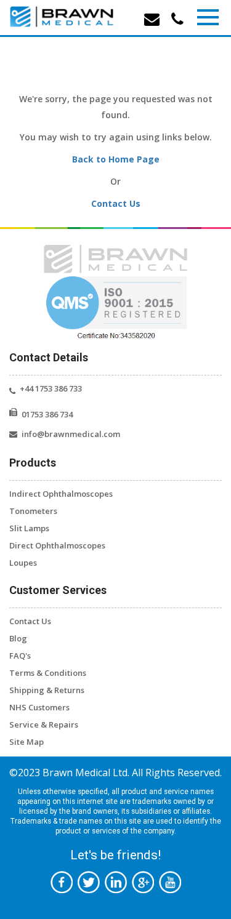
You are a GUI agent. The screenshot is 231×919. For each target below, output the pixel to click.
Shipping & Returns (46, 690)
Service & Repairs (43, 724)
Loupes (23, 562)
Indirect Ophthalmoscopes (61, 493)
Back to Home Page (116, 159)
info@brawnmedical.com (71, 433)
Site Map (26, 741)
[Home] (61, 16)
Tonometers (33, 510)
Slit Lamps (29, 528)
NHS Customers (39, 707)
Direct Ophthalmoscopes (57, 545)
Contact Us (115, 203)
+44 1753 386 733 (51, 388)
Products (32, 462)
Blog (18, 638)
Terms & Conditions (47, 672)
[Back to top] (203, 849)
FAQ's (20, 655)
